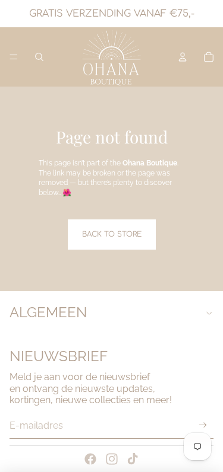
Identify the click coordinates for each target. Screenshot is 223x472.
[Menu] (13, 57)
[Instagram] (112, 459)
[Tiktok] (132, 459)
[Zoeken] (39, 57)
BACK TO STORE (112, 234)
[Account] (182, 57)
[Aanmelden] (203, 425)
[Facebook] (90, 459)
